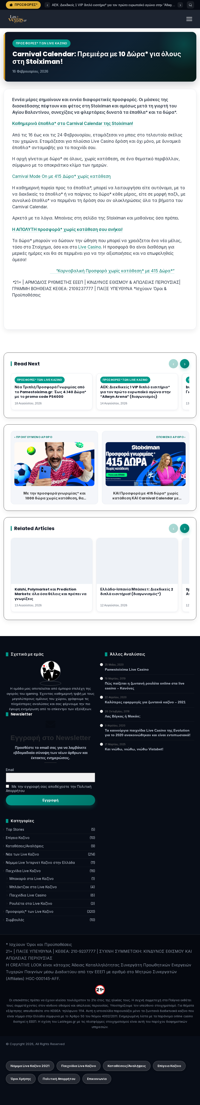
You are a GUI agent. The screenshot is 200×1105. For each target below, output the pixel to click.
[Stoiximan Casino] (51, 271)
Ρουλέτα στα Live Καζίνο (31, 903)
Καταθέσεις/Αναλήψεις (25, 846)
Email (10, 770)
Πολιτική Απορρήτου (59, 1079)
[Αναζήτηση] (190, 5)
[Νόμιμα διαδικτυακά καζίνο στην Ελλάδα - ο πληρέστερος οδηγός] (17, 19)
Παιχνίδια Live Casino (28, 895)
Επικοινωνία (97, 1079)
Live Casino (89, 247)
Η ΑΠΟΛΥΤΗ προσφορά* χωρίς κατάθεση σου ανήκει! (67, 229)
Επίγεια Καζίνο (18, 838)
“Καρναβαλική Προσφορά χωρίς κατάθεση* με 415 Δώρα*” (113, 270)
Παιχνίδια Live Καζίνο (23, 871)
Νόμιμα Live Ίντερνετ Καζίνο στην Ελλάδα (40, 863)
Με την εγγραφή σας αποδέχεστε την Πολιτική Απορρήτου (48, 788)
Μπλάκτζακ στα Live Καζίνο (33, 887)
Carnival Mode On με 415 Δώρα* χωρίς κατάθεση (61, 176)
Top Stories (15, 829)
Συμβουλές (15, 920)
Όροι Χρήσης (20, 1079)
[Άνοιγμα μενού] (189, 19)
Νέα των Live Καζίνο (22, 854)
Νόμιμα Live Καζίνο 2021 (30, 1066)
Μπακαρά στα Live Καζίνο (32, 878)
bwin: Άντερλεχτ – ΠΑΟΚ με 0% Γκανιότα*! (82, 5)
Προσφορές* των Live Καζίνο (29, 912)
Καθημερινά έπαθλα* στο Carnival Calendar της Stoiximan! (72, 123)
